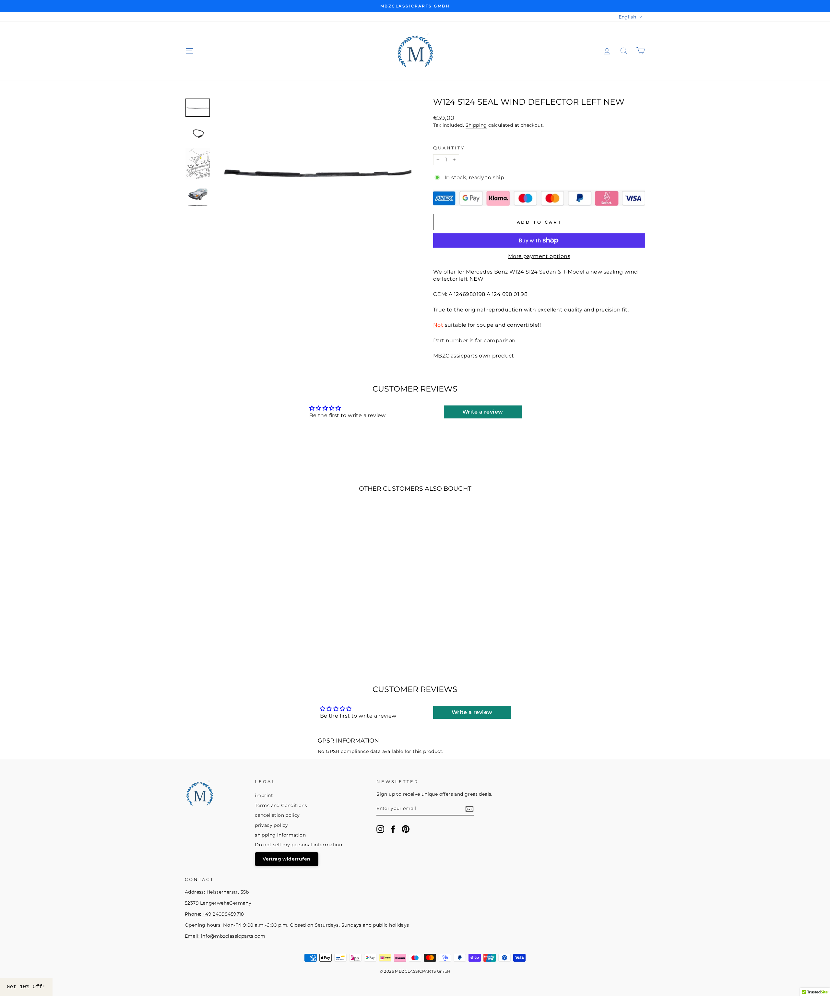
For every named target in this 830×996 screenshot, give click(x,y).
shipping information (280, 835)
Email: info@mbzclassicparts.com (225, 936)
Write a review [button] (482, 412)
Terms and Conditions (281, 805)
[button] (26, 987)
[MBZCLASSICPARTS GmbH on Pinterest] (405, 829)
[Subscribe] (469, 809)
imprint (264, 795)
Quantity (449, 148)
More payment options (539, 256)
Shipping (476, 125)
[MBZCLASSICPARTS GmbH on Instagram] (380, 829)
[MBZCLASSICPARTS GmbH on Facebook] (393, 829)
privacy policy (271, 825)
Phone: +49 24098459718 (214, 914)
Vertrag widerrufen (286, 858)
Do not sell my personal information (298, 844)
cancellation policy (277, 815)
